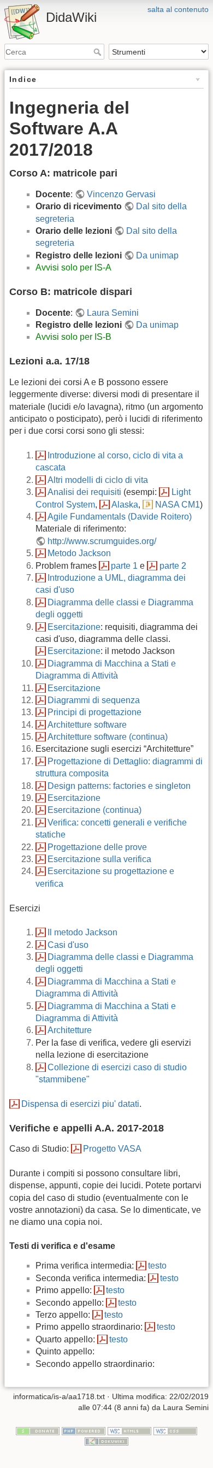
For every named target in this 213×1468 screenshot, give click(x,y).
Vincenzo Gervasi (121, 194)
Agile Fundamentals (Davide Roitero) (120, 516)
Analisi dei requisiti (84, 492)
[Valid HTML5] (129, 1430)
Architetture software (87, 724)
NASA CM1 (177, 504)
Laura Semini (113, 312)
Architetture (70, 1030)
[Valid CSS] (175, 1430)
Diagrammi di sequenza (94, 700)
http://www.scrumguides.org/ (102, 541)
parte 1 (124, 565)
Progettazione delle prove (97, 847)
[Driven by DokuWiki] (106, 1441)
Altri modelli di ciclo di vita (98, 480)
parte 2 (172, 565)
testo (157, 1265)
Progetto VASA (112, 1148)
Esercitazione (74, 627)
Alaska (124, 504)
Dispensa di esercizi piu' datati (80, 1104)
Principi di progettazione (94, 712)
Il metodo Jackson (82, 932)
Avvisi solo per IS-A (73, 267)
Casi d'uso (68, 945)
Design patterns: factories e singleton (119, 786)
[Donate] (38, 1430)
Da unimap (157, 255)
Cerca (98, 52)
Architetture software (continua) (108, 736)
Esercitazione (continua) (94, 810)
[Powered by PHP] (83, 1430)
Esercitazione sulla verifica (99, 859)
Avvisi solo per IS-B (73, 336)
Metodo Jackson (79, 553)
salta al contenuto (178, 9)
